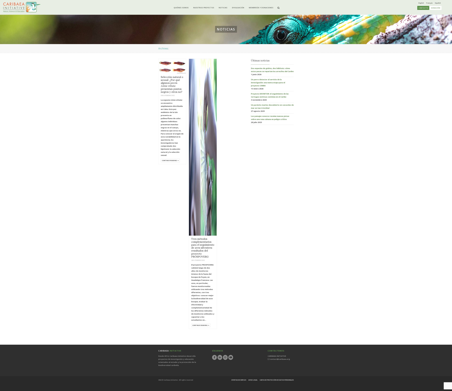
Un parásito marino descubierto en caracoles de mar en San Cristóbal (272, 106)
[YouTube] (230, 357)
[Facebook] (214, 357)
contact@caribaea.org (280, 359)
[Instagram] (225, 357)
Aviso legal (253, 380)
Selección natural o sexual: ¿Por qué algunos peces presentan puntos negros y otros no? (172, 84)
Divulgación (237, 7)
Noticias (223, 7)
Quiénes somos (183, 7)
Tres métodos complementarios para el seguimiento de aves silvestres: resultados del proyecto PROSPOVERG (202, 247)
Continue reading (169, 160)
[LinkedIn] (220, 357)
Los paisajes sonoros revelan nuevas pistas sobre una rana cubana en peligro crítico (270, 117)
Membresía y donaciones (258, 7)
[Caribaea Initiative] (22, 7)
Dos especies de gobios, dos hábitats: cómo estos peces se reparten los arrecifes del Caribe (272, 69)
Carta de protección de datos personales (277, 380)
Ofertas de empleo (238, 380)
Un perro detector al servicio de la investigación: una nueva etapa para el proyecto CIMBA (268, 82)
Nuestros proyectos (204, 7)
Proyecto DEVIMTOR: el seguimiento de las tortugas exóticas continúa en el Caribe (270, 95)
